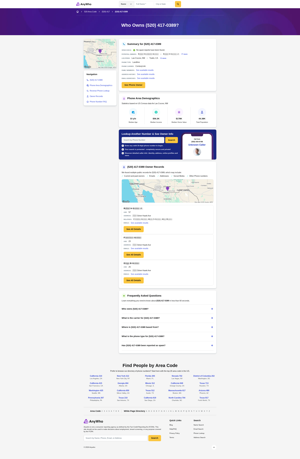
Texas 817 (204, 398)
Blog (171, 425)
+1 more (163, 58)
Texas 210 (123, 398)
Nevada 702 (177, 376)
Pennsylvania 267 (96, 398)
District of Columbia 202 (204, 376)
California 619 (150, 398)
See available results (145, 70)
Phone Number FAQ (98, 102)
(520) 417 (106, 12)
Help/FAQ (173, 429)
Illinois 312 (150, 383)
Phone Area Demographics (101, 85)
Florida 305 (150, 376)
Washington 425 (96, 390)
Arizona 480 (204, 390)
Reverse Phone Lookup (99, 91)
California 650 (123, 390)
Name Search (199, 425)
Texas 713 (204, 383)
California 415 (96, 383)
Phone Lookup (199, 433)
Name (123, 4)
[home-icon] (77, 11)
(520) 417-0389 (96, 80)
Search (171, 140)
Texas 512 (150, 390)
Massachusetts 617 (177, 390)
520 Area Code (90, 12)
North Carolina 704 (177, 398)
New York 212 (123, 376)
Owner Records (96, 96)
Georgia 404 (123, 383)
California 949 (177, 383)
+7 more (184, 54)
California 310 (96, 376)
